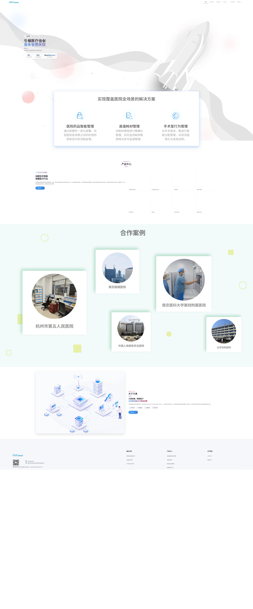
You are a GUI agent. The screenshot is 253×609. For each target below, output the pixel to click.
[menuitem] (225, 2)
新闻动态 (209, 459)
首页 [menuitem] (206, 1)
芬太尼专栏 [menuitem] (211, 1)
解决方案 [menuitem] (218, 1)
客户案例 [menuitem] (232, 1)
